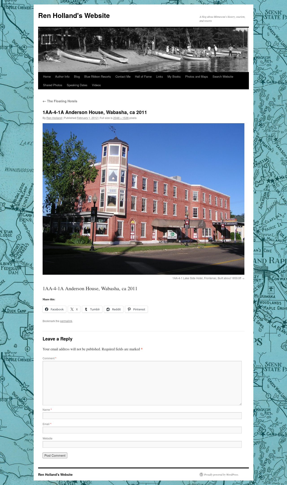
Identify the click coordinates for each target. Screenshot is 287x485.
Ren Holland (54, 118)
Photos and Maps (196, 76)
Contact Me (122, 76)
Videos (96, 85)
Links (159, 76)
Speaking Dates (77, 85)
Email (47, 424)
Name (47, 409)
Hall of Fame (143, 76)
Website (47, 438)
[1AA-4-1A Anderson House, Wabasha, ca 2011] (143, 199)
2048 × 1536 (121, 118)
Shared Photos (52, 85)
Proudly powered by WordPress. (221, 474)
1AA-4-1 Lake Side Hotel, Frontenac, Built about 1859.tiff (206, 278)
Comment (49, 358)
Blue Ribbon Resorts (97, 76)
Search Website (223, 76)
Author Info (62, 76)
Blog (77, 76)
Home (47, 76)
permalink (66, 321)
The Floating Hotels (60, 101)
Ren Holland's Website (74, 15)
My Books (174, 76)
